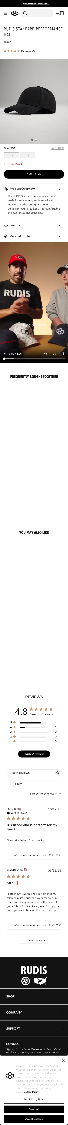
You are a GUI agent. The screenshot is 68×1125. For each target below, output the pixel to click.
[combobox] (36, 13)
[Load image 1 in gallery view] (32, 140)
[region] (33, 723)
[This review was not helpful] (57, 855)
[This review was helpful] (50, 855)
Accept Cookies (34, 1119)
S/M (14, 155)
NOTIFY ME (34, 174)
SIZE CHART (57, 148)
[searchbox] (30, 773)
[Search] (27, 13)
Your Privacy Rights (34, 1099)
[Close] (63, 1060)
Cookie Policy (31, 1092)
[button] (5, 13)
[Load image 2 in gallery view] (36, 140)
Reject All (34, 1109)
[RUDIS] (15, 13)
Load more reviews (34, 940)
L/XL (30, 155)
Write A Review (34, 754)
